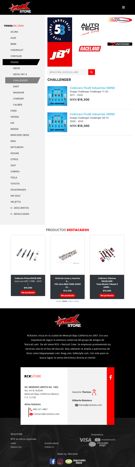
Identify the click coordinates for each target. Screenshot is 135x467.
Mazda (15, 128)
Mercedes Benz (20, 135)
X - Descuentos (20, 207)
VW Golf (15, 195)
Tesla (14, 177)
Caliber (17, 104)
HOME (13, 443)
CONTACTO (49, 447)
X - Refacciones (20, 213)
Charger (18, 98)
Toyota (15, 183)
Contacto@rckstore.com (46, 413)
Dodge (15, 62)
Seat (13, 165)
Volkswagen (18, 189)
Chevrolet (17, 50)
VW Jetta (16, 201)
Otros (14, 159)
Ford (14, 110)
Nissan (15, 153)
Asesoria (81, 392)
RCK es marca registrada (23, 439)
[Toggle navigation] (123, 7)
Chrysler (16, 56)
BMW (13, 43)
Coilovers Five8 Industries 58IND (92, 88)
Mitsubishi (17, 147)
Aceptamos (97, 435)
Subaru (15, 171)
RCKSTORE (16, 434)
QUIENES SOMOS (51, 443)
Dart (16, 86)
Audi (13, 37)
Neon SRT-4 (20, 74)
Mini (13, 141)
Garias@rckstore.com (90, 404)
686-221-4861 (40, 409)
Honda (15, 116)
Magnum (18, 92)
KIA (12, 122)
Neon (16, 68)
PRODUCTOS (16, 447)
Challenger (20, 80)
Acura (14, 31)
